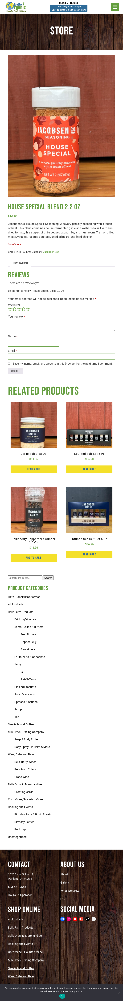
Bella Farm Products (20, 612)
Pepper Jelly (29, 642)
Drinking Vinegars (25, 619)
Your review (16, 316)
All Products (15, 604)
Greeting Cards (23, 792)
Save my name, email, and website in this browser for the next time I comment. (63, 363)
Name (13, 336)
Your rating (14, 304)
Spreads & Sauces (26, 702)
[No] (119, 992)
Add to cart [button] (33, 557)
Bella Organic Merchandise (25, 784)
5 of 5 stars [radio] (28, 309)
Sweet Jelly (28, 649)
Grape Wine (21, 777)
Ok (62, 996)
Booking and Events (20, 807)
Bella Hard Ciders (25, 769)
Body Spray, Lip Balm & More (32, 747)
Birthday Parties (24, 822)
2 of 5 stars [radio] (14, 309)
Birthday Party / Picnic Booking (33, 814)
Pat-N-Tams (28, 679)
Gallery (64, 882)
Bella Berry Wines (25, 762)
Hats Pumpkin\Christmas (24, 597)
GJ (22, 672)
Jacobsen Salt (51, 251)
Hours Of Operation (20, 895)
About (64, 874)
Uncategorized (17, 837)
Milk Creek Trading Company (26, 732)
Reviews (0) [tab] (20, 262)
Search (48, 578)
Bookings (20, 829)
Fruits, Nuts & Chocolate (29, 657)
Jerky (17, 664)
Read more (33, 469)
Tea (16, 717)
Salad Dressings (24, 694)
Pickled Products (25, 687)
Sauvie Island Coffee (21, 724)
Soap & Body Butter (26, 739)
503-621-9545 (17, 887)
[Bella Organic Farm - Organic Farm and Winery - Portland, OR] (16, 7)
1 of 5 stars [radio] (10, 309)
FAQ (62, 898)
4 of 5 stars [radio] (23, 309)
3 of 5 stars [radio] (19, 309)
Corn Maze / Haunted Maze (25, 799)
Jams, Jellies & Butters (29, 627)
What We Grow (69, 890)
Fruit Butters (29, 634)
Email (12, 350)
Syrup (18, 709)
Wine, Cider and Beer (21, 754)
